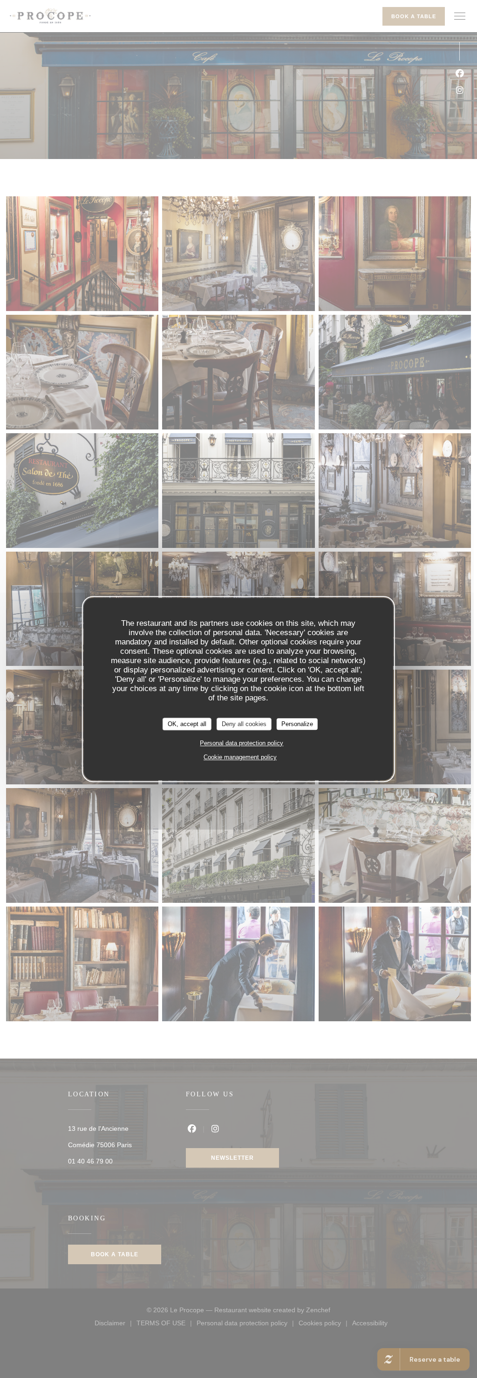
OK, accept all (187, 723)
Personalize (297, 723)
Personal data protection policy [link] (241, 743)
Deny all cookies (244, 723)
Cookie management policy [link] (240, 757)
